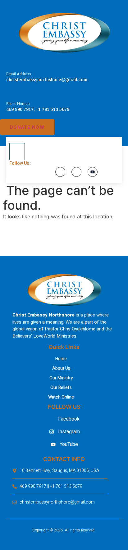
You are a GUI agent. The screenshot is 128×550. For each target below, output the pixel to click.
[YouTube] (93, 172)
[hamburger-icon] (17, 151)
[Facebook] (60, 172)
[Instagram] (76, 172)
